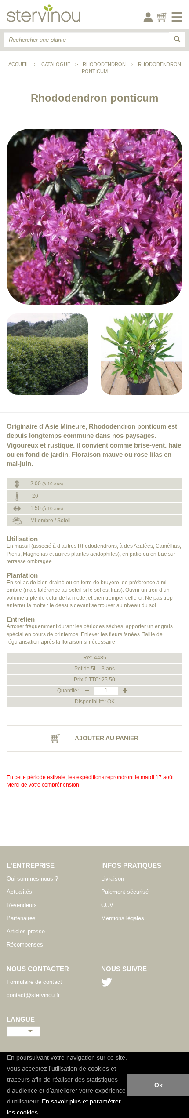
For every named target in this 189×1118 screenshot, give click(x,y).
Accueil (18, 64)
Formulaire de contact (34, 982)
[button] (41, 1113)
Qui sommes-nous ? (32, 878)
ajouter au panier (105, 738)
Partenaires (21, 918)
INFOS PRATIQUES (131, 865)
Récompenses (25, 944)
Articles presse (26, 931)
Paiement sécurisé (125, 892)
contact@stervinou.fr (33, 995)
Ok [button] (158, 1085)
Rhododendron (104, 64)
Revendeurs (22, 905)
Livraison (112, 878)
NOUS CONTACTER (38, 968)
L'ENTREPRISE (31, 865)
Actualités (19, 892)
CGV (107, 905)
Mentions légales (122, 918)
